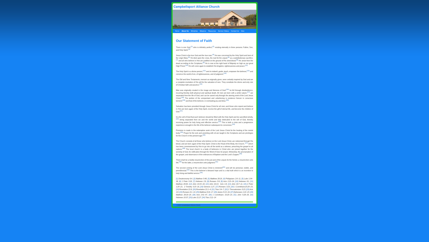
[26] (215, 192)
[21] (213, 189)
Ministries (194, 31)
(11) (246, 65)
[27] (231, 192)
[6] (180, 181)
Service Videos (223, 31)
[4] (224, 179)
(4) (213, 54)
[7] (194, 181)
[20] (194, 189)
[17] (217, 187)
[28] (251, 192)
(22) (177, 119)
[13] (207, 184)
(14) (225, 73)
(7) (177, 60)
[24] (180, 192)
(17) (248, 92)
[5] (242, 179)
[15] (245, 184)
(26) (204, 135)
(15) (200, 84)
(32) (223, 167)
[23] (247, 189)
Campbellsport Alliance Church (196, 6)
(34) (201, 172)
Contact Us (235, 31)
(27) (246, 143)
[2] (194, 179)
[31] (234, 195)
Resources (212, 31)
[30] (210, 195)
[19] (177, 189)
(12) (204, 71)
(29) (240, 154)
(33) (188, 170)
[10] (236, 181)
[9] (222, 181)
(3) (189, 49)
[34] (203, 197)
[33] (190, 197)
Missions (203, 31)
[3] (209, 179)
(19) (183, 100)
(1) (192, 46)
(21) (181, 111)
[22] (226, 189)
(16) (227, 89)
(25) (181, 132)
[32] (251, 195)
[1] (177, 179)
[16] (201, 187)
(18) (182, 97)
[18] (232, 187)
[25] (197, 192)
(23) (219, 121)
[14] (229, 184)
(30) (180, 162)
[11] (251, 181)
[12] (190, 184)
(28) (183, 148)
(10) (186, 65)
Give (242, 31)
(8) (237, 60)
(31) (216, 162)
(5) (189, 57)
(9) (204, 63)
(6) (229, 57)
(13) (248, 71)
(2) (213, 46)
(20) (227, 100)
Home (177, 31)
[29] (193, 195)
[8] (208, 181)
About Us (185, 31)
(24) (233, 124)
